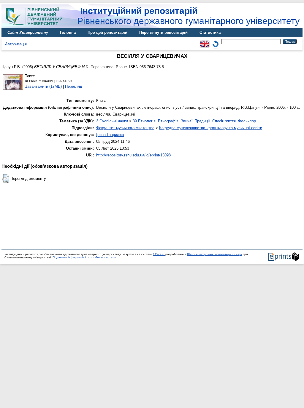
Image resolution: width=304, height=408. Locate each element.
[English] (205, 41)
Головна (68, 32)
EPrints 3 (159, 254)
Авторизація (16, 44)
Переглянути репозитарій (163, 32)
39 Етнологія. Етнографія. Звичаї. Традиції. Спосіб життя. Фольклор (194, 121)
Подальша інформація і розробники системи (84, 257)
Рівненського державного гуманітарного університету (188, 16)
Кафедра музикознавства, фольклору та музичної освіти (210, 128)
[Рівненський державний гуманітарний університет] (35, 27)
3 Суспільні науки (112, 121)
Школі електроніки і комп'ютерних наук (214, 254)
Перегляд (73, 86)
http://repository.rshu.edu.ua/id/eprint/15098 (133, 155)
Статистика (210, 32)
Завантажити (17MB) (43, 86)
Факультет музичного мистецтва (125, 128)
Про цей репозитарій (107, 32)
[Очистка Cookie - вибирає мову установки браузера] (215, 41)
